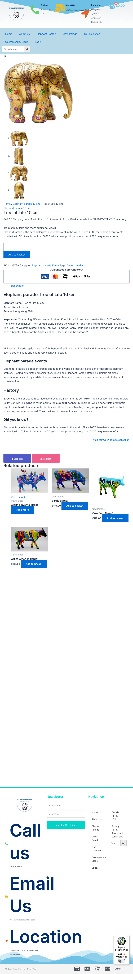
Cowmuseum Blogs (16, 42)
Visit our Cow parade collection (111, 439)
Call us (44, 5)
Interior (79, 265)
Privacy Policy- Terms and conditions (117, 831)
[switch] (121, 961)
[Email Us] (60, 8)
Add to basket (16, 254)
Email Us (70, 5)
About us (24, 34)
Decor (70, 265)
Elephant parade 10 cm (26, 203)
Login (38, 42)
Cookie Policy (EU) (115, 816)
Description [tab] (17, 285)
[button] (5, 56)
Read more (22, 509)
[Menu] (127, 937)
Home (8, 34)
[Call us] (34, 9)
